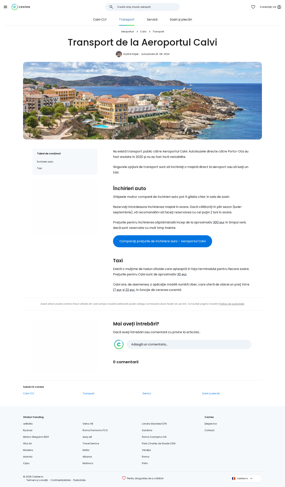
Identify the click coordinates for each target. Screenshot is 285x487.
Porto (145, 463)
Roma (145, 456)
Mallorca (88, 463)
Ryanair (27, 430)
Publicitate (79, 480)
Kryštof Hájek (131, 54)
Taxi (39, 168)
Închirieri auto (45, 161)
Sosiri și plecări (181, 19)
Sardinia (147, 430)
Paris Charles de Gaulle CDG (158, 443)
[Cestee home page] (21, 7)
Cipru (26, 463)
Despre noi (211, 423)
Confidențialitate (61, 480)
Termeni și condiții (37, 480)
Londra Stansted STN (154, 423)
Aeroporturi (127, 31)
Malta (86, 450)
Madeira (28, 450)
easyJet (87, 437)
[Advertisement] (65, 206)
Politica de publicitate (231, 303)
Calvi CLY (100, 19)
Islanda (27, 456)
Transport (127, 19)
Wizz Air (27, 443)
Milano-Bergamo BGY (36, 437)
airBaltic (28, 423)
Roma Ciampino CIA (154, 437)
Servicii (152, 19)
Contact (209, 430)
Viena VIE (88, 423)
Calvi (143, 31)
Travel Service (91, 443)
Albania (87, 456)
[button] (5, 7)
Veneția (146, 450)
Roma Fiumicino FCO (95, 430)
